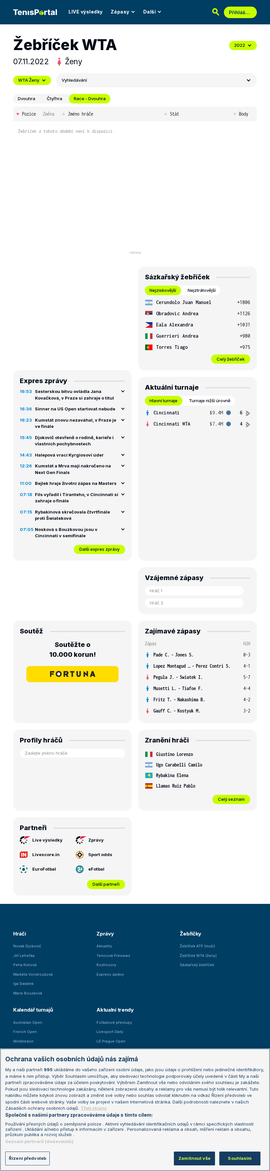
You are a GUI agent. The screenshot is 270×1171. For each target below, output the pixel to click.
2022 (239, 45)
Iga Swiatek (23, 983)
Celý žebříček (231, 359)
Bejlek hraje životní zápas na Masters (76, 483)
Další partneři (106, 884)
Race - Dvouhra (90, 98)
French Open (25, 1031)
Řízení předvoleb (27, 1158)
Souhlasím (240, 1158)
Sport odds (100, 854)
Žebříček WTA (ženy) (198, 955)
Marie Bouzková (27, 993)
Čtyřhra (54, 98)
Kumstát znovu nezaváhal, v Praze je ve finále (75, 423)
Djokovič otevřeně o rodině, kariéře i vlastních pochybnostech (74, 441)
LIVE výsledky (85, 11)
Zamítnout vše (194, 1158)
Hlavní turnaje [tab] (163, 400)
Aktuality (104, 946)
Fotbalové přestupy (114, 1022)
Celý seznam (231, 799)
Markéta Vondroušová (33, 974)
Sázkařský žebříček (197, 964)
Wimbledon (23, 1041)
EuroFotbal (44, 869)
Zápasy (120, 11)
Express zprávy (110, 974)
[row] (197, 302)
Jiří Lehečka (24, 955)
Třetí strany (94, 1108)
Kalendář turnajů (33, 1010)
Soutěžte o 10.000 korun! (72, 649)
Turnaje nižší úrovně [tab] (209, 400)
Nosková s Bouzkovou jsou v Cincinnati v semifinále (66, 533)
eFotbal (96, 869)
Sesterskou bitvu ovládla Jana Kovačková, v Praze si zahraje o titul (74, 395)
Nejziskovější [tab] (162, 290)
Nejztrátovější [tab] (202, 290)
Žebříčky (190, 934)
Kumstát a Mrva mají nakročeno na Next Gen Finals (73, 469)
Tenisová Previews (113, 955)
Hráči (19, 934)
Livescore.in (46, 854)
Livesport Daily (109, 1031)
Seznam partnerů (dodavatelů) (39, 1141)
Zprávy (96, 840)
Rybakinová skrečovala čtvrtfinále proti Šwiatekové (72, 515)
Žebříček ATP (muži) (197, 946)
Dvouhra (26, 98)
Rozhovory (106, 964)
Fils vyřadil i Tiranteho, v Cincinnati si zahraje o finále (76, 498)
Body (243, 114)
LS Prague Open (110, 1041)
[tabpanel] (197, 330)
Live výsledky (47, 840)
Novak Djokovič (27, 946)
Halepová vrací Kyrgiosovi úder (69, 455)
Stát (174, 114)
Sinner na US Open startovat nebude (75, 408)
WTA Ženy (28, 80)
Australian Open (27, 1022)
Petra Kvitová (25, 964)
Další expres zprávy (99, 549)
